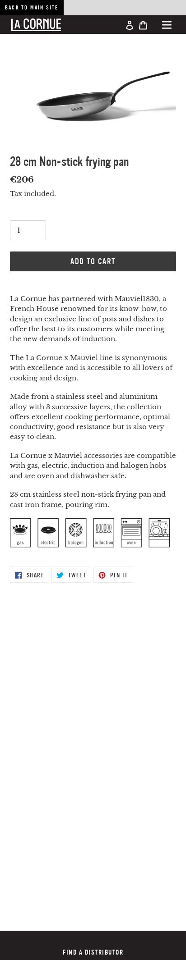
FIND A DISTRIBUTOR (93, 952)
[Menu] (167, 25)
